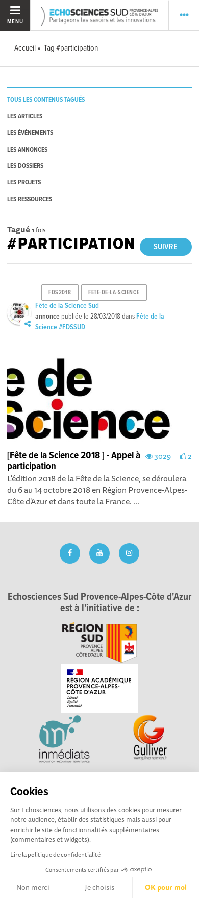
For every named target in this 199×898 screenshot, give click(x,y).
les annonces (27, 149)
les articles (24, 116)
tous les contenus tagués (46, 99)
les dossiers (25, 166)
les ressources (29, 199)
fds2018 (59, 292)
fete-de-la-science (113, 292)
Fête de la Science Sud (67, 305)
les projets (24, 182)
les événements (30, 133)
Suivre (166, 246)
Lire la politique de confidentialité (55, 854)
